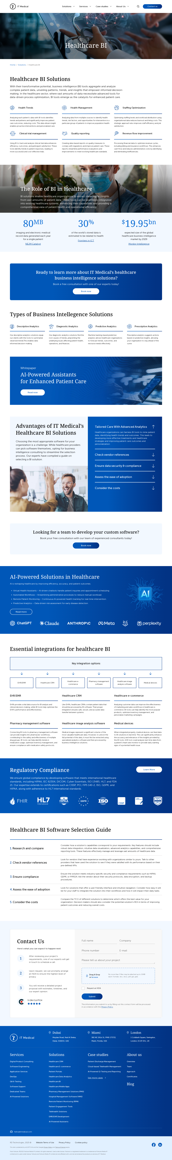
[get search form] (138, 6)
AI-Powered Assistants (58, 1121)
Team (129, 1066)
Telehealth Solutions (58, 1111)
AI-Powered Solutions (19, 1096)
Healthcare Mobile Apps (59, 1086)
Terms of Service (60, 1147)
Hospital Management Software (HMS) (65, 1096)
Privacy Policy (64, 1142)
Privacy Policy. (107, 1007)
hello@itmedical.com (23, 1132)
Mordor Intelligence (138, 243)
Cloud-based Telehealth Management (104, 1066)
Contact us (152, 6)
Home (12, 65)
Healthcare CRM (47, 683)
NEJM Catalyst (33, 243)
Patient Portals (55, 1071)
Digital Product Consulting (21, 1061)
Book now (86, 291)
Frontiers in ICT (86, 240)
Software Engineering (19, 1066)
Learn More (149, 769)
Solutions (66, 6)
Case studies (98, 1054)
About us (134, 1054)
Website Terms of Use (45, 1142)
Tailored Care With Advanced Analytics (121, 427)
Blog (130, 1084)
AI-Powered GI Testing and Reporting (104, 1071)
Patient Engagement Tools (60, 1106)
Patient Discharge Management (102, 1061)
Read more (21, 612)
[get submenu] (74, 6)
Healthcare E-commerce (60, 1066)
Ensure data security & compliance (118, 466)
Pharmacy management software (99, 682)
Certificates (132, 1076)
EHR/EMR (22, 683)
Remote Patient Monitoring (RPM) (63, 1101)
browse (95, 977)
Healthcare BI (55, 1081)
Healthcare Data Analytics (60, 1076)
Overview (131, 1061)
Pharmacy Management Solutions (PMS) (66, 1091)
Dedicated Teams (17, 1091)
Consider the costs (107, 488)
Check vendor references (112, 455)
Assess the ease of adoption (113, 477)
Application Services (18, 1071)
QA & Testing (15, 1081)
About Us (120, 6)
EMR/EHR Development (59, 1116)
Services (83, 6)
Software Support (18, 1086)
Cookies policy (81, 1142)
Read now (33, 392)
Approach (131, 1071)
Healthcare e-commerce (73, 682)
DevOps (13, 1076)
